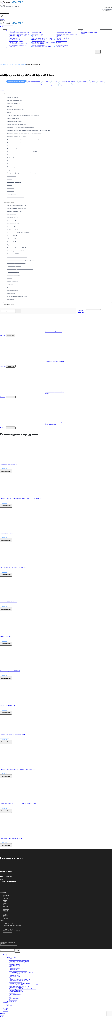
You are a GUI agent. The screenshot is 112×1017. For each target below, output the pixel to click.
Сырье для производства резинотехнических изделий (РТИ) (22, 151)
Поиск (97, 51)
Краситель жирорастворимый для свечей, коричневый (54, 423)
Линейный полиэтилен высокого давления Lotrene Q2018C (17, 769)
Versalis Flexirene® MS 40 (7, 705)
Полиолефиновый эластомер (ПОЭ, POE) (43, 38)
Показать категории (81, 311)
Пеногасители (10, 188)
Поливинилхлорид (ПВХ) (16, 41)
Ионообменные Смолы (13, 118)
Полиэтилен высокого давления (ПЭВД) (19, 32)
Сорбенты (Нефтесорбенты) (14, 157)
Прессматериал (60, 46)
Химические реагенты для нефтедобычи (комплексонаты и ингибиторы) (25, 133)
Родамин (47, 81)
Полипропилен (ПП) (14, 36)
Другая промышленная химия (14, 100)
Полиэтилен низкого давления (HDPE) (19, 34)
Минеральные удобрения (13, 148)
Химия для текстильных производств (16, 124)
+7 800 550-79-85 (107, 7)
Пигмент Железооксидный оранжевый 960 (12, 734)
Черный (93, 81)
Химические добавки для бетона (15, 142)
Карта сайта (6, 906)
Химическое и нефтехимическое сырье (12, 64)
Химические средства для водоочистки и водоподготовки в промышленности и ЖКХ (28, 130)
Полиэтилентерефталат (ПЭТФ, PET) (42, 46)
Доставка (5, 898)
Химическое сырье (11, 47)
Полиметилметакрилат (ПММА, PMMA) (43, 42)
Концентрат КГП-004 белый (8, 602)
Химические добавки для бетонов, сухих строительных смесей (23, 139)
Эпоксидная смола (5, 636)
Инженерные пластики (62, 45)
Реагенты (9, 179)
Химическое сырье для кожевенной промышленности (20, 127)
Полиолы (9, 163)
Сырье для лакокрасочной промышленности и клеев (20, 154)
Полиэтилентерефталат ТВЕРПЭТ (10, 671)
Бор (57, 43)
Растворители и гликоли (13, 160)
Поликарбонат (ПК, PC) (38, 41)
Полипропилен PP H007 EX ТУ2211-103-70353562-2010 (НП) (18, 803)
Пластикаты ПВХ (13, 42)
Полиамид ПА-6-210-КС (7, 533)
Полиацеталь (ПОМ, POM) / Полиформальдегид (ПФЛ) (39, 44)
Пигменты (58, 39)
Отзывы (5, 901)
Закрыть (2, 90)
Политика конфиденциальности (8, 945)
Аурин (55, 81)
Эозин (101, 81)
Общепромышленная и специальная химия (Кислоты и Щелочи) (23, 170)
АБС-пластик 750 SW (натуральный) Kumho (13, 567)
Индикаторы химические (13, 103)
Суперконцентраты (65, 84)
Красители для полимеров (62, 38)
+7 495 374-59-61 (107, 10)
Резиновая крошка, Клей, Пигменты (12, 925)
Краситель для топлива (34, 81)
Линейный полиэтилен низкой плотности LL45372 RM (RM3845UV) (20, 498)
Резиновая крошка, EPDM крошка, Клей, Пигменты (20, 269)
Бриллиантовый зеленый (68, 81)
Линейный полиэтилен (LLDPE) (17, 35)
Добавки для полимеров (62, 36)
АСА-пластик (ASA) (37, 34)
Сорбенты (9, 185)
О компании (84, 31)
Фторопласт (59, 42)
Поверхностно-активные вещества (15, 197)
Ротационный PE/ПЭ (37, 32)
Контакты (5, 896)
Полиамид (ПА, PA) (37, 35)
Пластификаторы (11, 166)
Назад (7, 956)
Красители (23, 64)
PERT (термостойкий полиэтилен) (18, 43)
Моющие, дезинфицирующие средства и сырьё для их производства (24, 173)
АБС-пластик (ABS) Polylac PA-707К (11, 838)
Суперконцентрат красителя (48, 84)
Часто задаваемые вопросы (10, 904)
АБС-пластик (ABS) (14, 39)
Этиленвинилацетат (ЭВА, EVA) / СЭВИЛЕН (18, 232)
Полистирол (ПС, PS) (14, 38)
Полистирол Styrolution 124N (8, 464)
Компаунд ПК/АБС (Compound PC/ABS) (17, 296)
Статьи (5, 900)
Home (1, 64)
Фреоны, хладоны (11, 194)
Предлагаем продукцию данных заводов (16, 1006)
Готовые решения (11, 176)
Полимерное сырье (11, 31)
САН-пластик (10, 299)
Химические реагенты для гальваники (16, 136)
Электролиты (10, 191)
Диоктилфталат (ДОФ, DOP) (63, 32)
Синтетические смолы (61, 41)
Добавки (9, 112)
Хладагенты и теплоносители (14, 121)
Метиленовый (83, 81)
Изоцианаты (10, 145)
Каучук (34, 36)
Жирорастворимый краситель (16, 81)
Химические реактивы (12, 97)
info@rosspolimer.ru (107, 9)
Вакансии (5, 903)
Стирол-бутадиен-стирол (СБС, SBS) (42, 39)
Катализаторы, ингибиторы (14, 182)
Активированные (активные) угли (15, 109)
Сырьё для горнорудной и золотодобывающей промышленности (23, 115)
